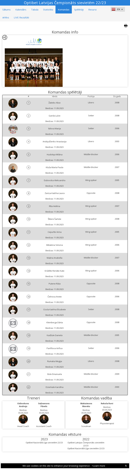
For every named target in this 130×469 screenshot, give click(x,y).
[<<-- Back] (4, 37)
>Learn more (98, 465)
